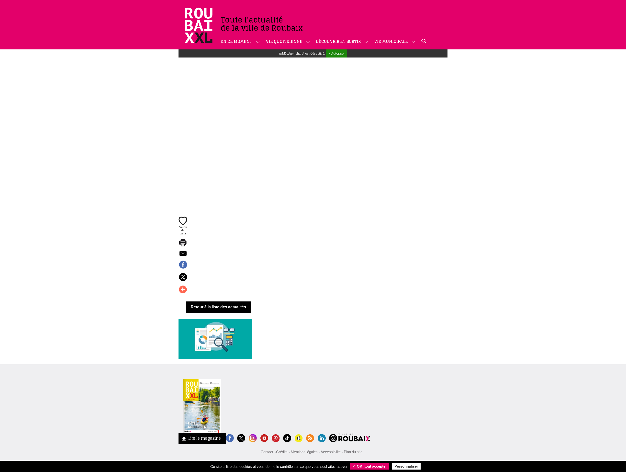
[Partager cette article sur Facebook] (183, 265)
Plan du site (353, 452)
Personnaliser (406, 466)
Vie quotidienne (284, 41)
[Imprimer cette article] (183, 243)
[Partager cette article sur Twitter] (183, 277)
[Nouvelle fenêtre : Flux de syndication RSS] (310, 437)
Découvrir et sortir (338, 41)
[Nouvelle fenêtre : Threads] (333, 437)
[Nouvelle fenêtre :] (264, 437)
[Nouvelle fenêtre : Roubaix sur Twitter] (241, 437)
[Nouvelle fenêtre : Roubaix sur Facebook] (230, 437)
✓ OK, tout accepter (370, 466)
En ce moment (236, 41)
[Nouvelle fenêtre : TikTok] (287, 437)
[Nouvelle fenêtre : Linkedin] (322, 437)
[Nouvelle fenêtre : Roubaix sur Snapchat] (299, 437)
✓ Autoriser (336, 53)
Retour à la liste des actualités (218, 307)
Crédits (282, 452)
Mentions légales (304, 452)
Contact (267, 452)
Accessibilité (331, 452)
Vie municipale (391, 41)
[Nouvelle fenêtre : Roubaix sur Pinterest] (276, 437)
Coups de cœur (183, 230)
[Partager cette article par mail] (183, 254)
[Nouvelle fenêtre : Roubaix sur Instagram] (253, 437)
